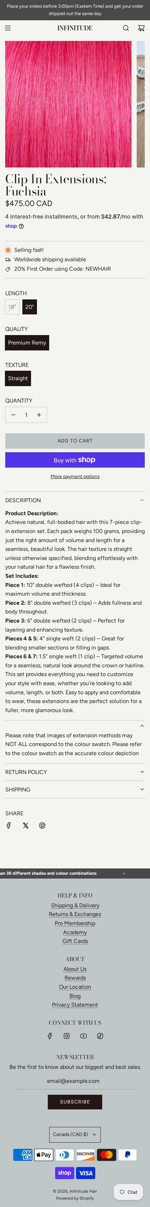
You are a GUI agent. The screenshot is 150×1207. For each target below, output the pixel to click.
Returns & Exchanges (75, 914)
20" (29, 307)
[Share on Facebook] (8, 827)
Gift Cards (75, 941)
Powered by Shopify (75, 1198)
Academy (75, 932)
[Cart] (141, 28)
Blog (75, 996)
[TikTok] (100, 1036)
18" (12, 307)
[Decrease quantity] (13, 415)
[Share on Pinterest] (42, 827)
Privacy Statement (75, 1004)
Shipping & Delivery (75, 905)
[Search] (126, 28)
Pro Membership (75, 923)
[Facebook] (50, 1036)
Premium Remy (27, 342)
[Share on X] (25, 827)
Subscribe (75, 1102)
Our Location (75, 987)
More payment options (75, 477)
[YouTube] (83, 1036)
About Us (75, 969)
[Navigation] (7, 28)
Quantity (18, 400)
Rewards (75, 977)
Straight (18, 378)
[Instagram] (66, 1036)
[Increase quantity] (39, 415)
